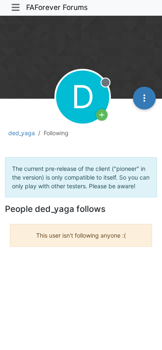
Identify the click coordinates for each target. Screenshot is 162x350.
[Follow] (102, 115)
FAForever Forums (57, 7)
